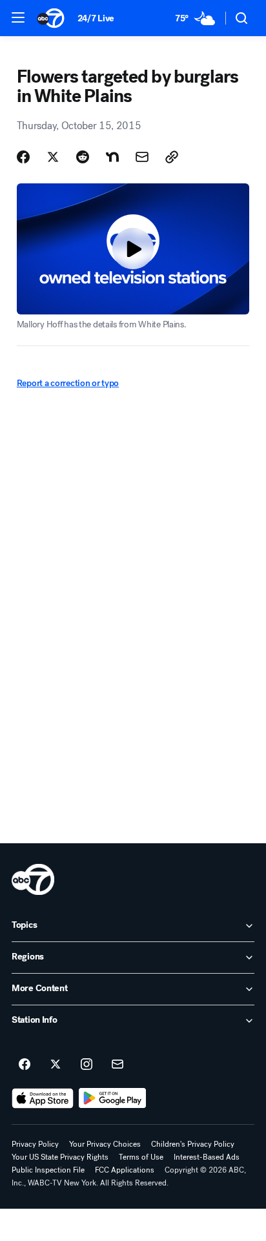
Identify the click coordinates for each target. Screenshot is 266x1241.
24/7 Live (95, 18)
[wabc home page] (33, 879)
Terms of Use (141, 1157)
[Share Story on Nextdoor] (112, 157)
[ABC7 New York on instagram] (86, 1065)
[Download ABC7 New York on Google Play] (113, 1098)
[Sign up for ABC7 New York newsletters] (117, 1065)
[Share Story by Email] (142, 157)
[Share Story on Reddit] (83, 157)
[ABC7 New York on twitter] (55, 1065)
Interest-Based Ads (207, 1157)
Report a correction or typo (68, 383)
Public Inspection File (48, 1170)
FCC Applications (124, 1170)
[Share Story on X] (53, 157)
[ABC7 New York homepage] (51, 18)
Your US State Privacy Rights (60, 1157)
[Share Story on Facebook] (23, 157)
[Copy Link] (172, 157)
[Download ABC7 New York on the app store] (43, 1098)
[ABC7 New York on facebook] (24, 1065)
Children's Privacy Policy (192, 1144)
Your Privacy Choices (105, 1144)
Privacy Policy (35, 1144)
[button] (18, 17)
